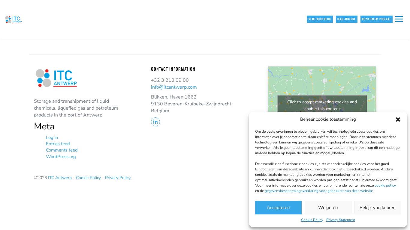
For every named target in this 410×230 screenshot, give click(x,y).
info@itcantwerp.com (174, 87)
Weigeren (328, 208)
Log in (52, 137)
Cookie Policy (312, 219)
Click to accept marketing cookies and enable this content (322, 105)
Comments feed (62, 150)
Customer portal (376, 19)
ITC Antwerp (60, 178)
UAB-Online (346, 19)
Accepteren (278, 208)
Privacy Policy (118, 178)
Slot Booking (320, 19)
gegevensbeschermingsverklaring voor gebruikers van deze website (319, 190)
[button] (398, 119)
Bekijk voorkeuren (378, 208)
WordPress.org (61, 157)
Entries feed (58, 144)
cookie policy (385, 185)
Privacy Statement (340, 219)
